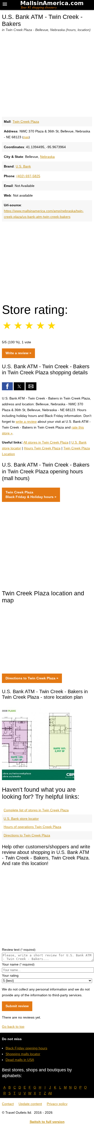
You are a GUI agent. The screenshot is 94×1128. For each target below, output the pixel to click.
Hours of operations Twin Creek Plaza (32, 827)
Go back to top (13, 1026)
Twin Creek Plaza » (31, 494)
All (50, 1093)
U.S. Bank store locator (21, 819)
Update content (30, 1104)
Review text (18, 950)
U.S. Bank (23, 166)
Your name (18, 964)
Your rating (10, 975)
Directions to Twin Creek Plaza (27, 835)
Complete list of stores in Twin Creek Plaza (36, 810)
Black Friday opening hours (26, 1048)
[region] (47, 260)
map (26, 137)
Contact (8, 1104)
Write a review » (18, 353)
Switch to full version (47, 1122)
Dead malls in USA (20, 1060)
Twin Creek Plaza (26, 121)
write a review (26, 421)
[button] (7, 386)
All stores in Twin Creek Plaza (45, 442)
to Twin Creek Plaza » (32, 678)
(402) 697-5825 (28, 176)
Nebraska (47, 157)
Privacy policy (57, 1104)
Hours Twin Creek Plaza (42, 448)
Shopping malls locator (23, 1054)
